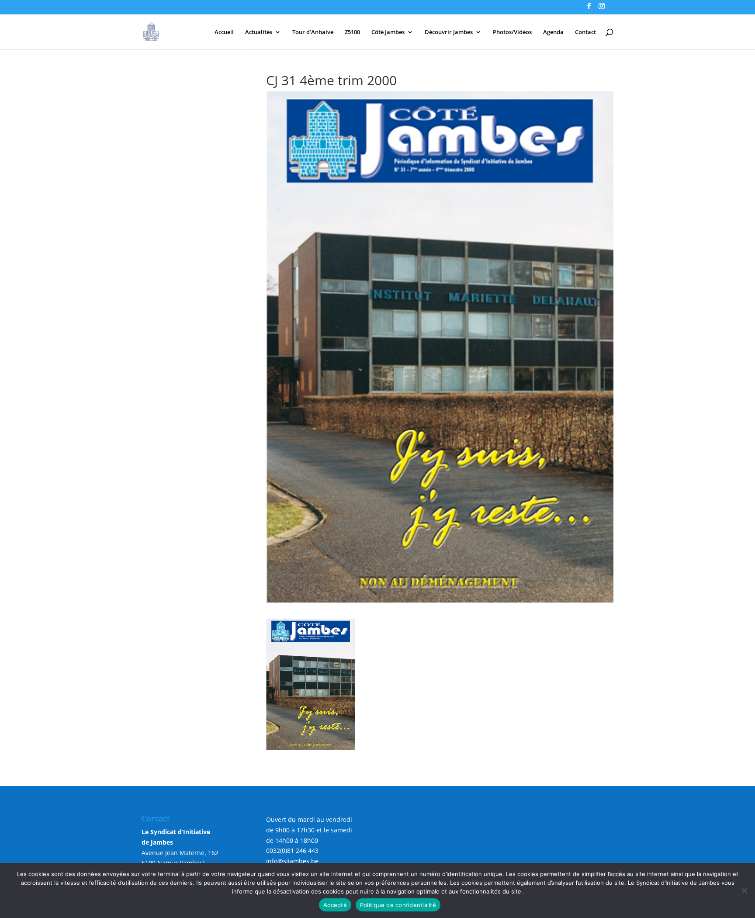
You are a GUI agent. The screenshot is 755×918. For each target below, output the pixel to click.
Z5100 (352, 32)
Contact (585, 32)
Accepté (335, 904)
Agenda (553, 32)
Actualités (258, 32)
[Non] (744, 890)
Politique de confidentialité (398, 904)
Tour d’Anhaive (312, 32)
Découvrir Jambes (449, 32)
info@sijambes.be (292, 861)
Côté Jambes (388, 32)
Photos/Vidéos (512, 32)
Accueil (224, 32)
